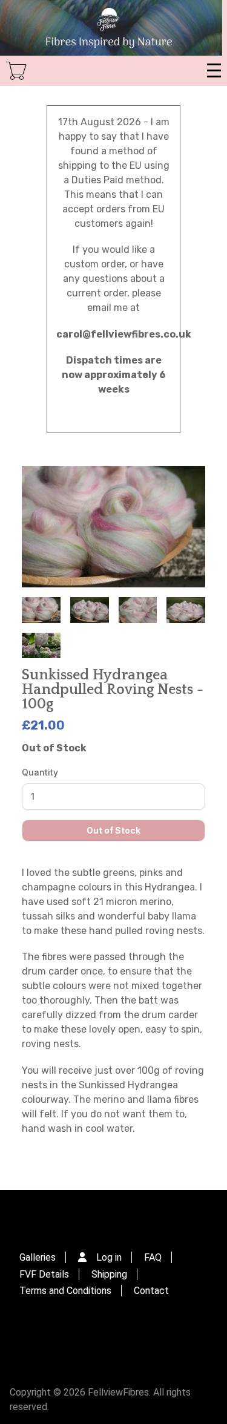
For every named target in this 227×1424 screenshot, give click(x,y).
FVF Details (44, 1274)
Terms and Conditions (65, 1290)
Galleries (37, 1257)
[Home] (111, 28)
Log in (109, 1257)
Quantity (40, 772)
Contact (151, 1290)
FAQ (153, 1257)
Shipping (109, 1274)
